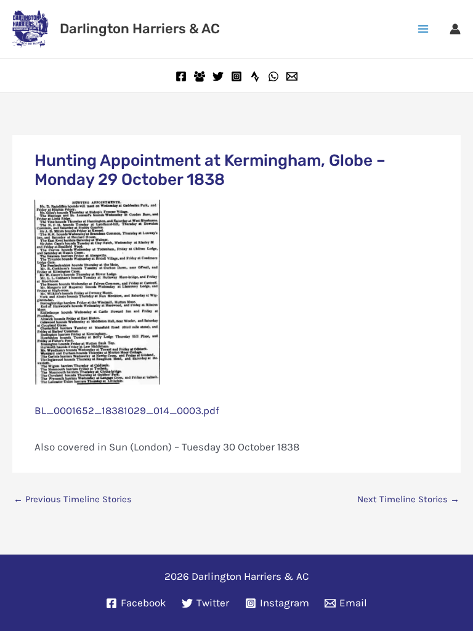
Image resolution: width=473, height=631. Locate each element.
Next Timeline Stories (408, 499)
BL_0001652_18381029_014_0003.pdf (126, 410)
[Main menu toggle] (424, 29)
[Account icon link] (455, 29)
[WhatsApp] (273, 76)
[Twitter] (218, 76)
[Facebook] (181, 76)
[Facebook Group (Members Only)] (199, 76)
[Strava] (255, 76)
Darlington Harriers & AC (140, 28)
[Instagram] (236, 76)
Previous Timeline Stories (73, 499)
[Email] (291, 76)
